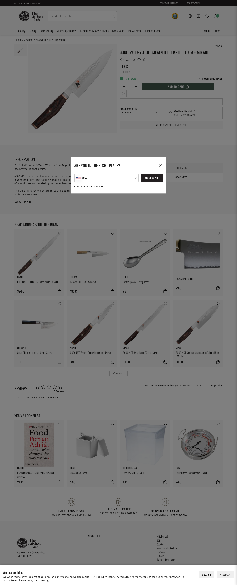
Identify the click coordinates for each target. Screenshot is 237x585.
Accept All (225, 574)
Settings (206, 574)
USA (84, 178)
